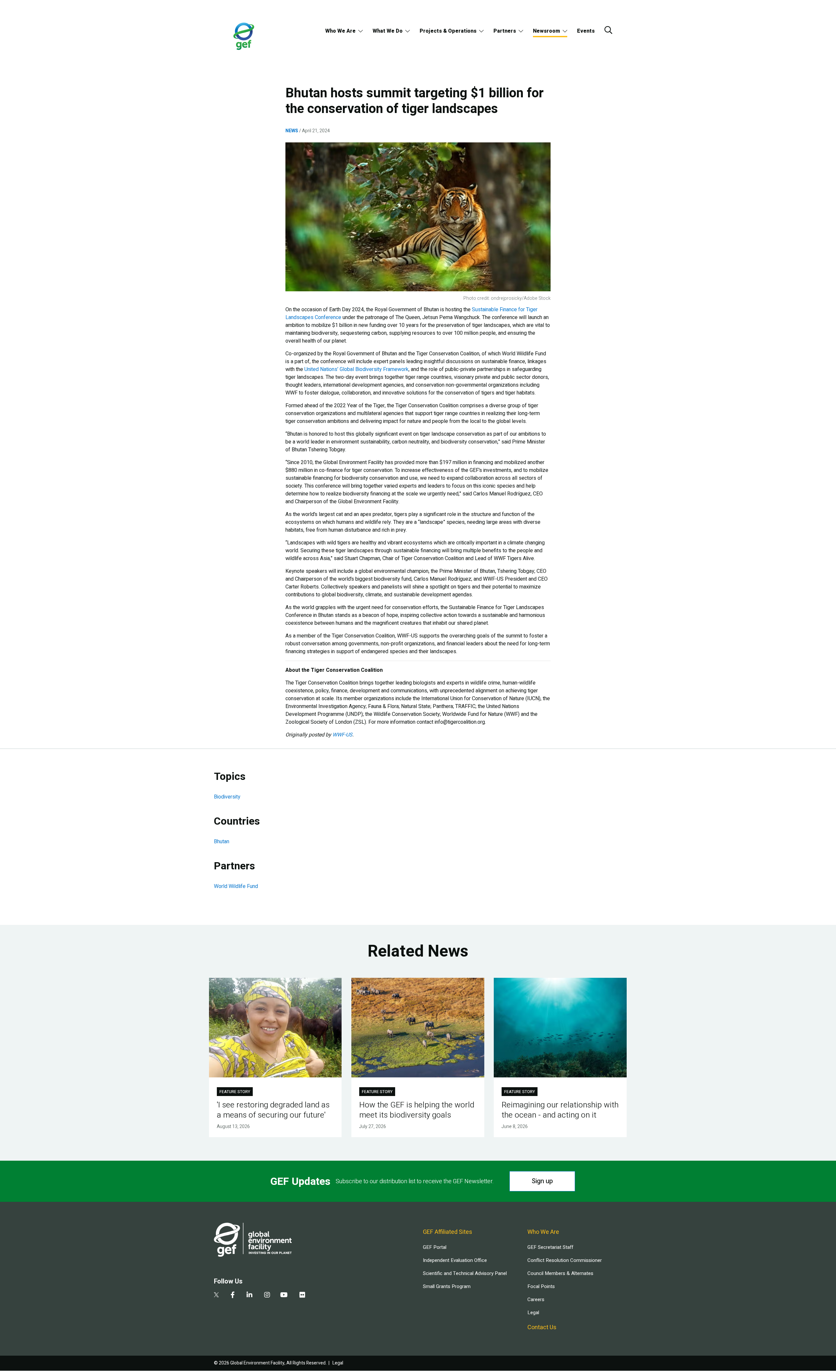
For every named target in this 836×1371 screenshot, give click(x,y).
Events (586, 31)
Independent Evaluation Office (455, 1260)
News (291, 130)
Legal (533, 1312)
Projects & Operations (448, 31)
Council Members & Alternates (560, 1273)
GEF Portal (434, 1247)
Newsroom (546, 31)
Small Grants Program (447, 1286)
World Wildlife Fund (236, 886)
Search (608, 30)
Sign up (542, 1181)
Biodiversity (227, 797)
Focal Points (541, 1286)
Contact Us (541, 1327)
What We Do (388, 31)
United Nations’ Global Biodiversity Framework (356, 369)
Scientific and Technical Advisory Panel (465, 1273)
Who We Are (340, 31)
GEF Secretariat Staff (550, 1247)
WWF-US (342, 735)
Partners (504, 31)
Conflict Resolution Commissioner (564, 1260)
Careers (535, 1299)
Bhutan (221, 842)
